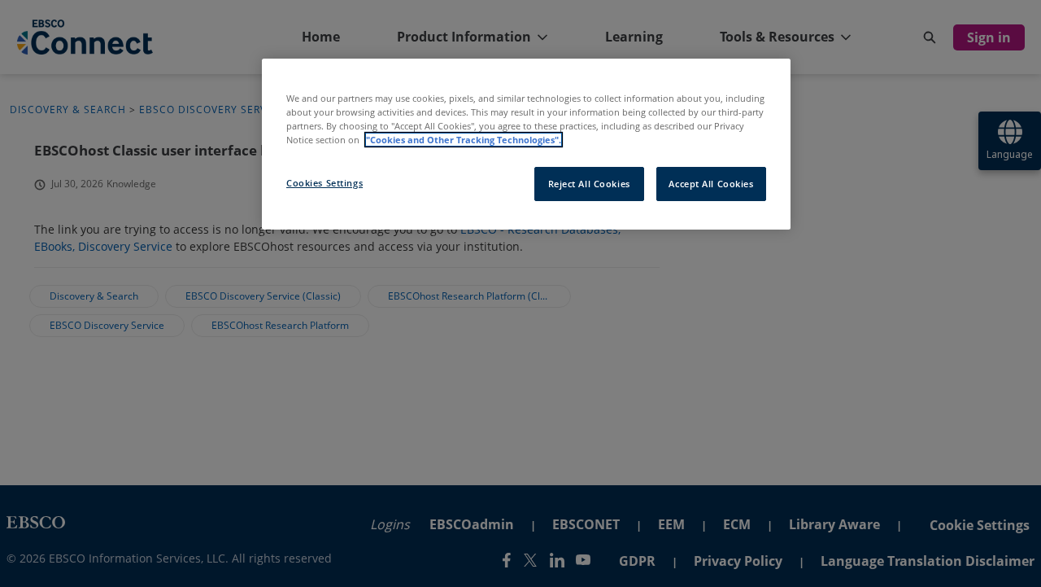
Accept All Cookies (711, 183)
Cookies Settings (324, 183)
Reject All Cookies (589, 183)
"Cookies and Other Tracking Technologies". (463, 140)
